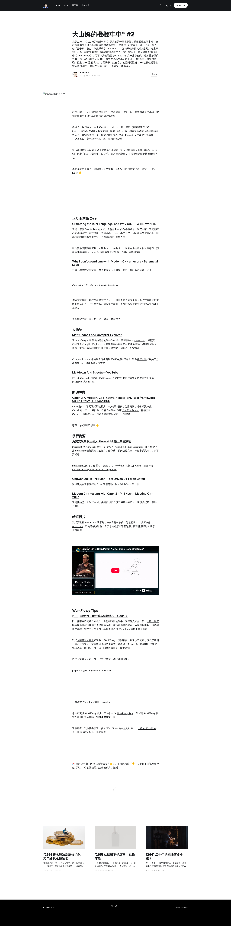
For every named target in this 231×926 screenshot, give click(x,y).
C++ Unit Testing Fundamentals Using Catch (94, 469)
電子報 (75, 5)
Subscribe (180, 5)
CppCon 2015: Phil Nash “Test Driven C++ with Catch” (109, 479)
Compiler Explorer (91, 344)
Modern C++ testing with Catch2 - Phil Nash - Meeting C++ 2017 (112, 495)
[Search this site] (161, 5)
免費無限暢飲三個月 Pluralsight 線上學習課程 (101, 441)
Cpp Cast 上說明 (88, 377)
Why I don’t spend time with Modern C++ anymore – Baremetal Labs (115, 263)
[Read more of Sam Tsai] (75, 74)
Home (57, 5)
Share (154, 74)
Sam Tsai (84, 72)
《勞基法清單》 (80, 644)
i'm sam (46, 907)
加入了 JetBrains (130, 410)
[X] (112, 906)
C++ (66, 5)
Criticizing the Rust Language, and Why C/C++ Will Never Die (114, 224)
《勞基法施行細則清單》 (116, 659)
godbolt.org (139, 340)
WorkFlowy (124, 629)
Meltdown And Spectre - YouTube (95, 372)
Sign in (168, 5)
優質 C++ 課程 (100, 465)
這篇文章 (142, 359)
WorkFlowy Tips (125, 713)
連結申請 (89, 717)
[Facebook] (116, 906)
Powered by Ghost (181, 907)
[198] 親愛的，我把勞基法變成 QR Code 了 (100, 616)
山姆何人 (85, 5)
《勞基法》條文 (85, 640)
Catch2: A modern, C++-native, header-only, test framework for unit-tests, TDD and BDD (113, 399)
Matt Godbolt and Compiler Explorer (97, 335)
